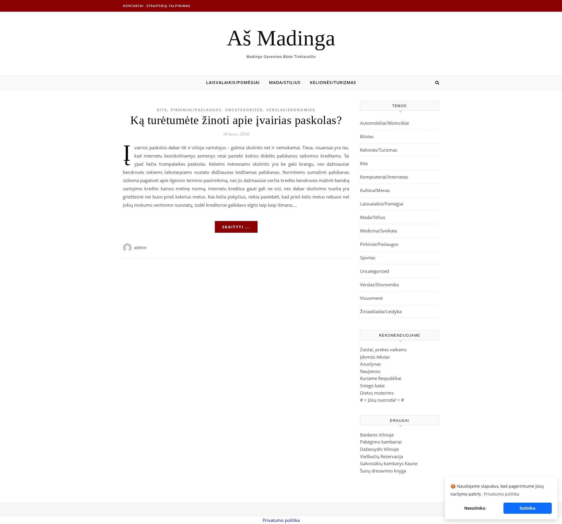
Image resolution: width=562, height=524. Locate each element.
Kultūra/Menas (375, 190)
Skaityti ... (236, 227)
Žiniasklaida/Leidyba (381, 311)
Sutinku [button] (527, 508)
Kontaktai (133, 6)
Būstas (366, 136)
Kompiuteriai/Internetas (384, 177)
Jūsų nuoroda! (382, 400)
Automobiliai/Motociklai (384, 123)
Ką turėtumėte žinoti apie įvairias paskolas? (236, 120)
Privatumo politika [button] (501, 494)
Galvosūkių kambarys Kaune (388, 463)
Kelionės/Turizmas (333, 82)
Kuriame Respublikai (380, 378)
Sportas (367, 258)
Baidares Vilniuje (377, 435)
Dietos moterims (377, 393)
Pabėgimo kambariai (381, 442)
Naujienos (370, 371)
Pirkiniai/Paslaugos (196, 109)
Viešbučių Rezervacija (381, 456)
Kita (162, 109)
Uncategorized (244, 109)
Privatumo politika (281, 520)
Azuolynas (370, 364)
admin (140, 247)
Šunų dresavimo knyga (383, 471)
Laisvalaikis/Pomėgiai (233, 82)
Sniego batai (372, 385)
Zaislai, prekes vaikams (383, 349)
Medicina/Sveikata (378, 231)
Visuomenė (371, 298)
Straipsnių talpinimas (168, 6)
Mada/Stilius (285, 82)
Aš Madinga (281, 38)
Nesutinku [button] (474, 508)
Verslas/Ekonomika (290, 109)
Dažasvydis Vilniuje (379, 449)
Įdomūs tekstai (375, 357)
